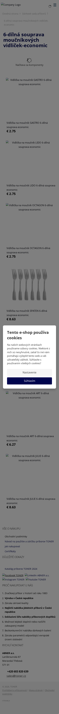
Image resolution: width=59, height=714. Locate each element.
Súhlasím (29, 381)
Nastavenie (29, 372)
